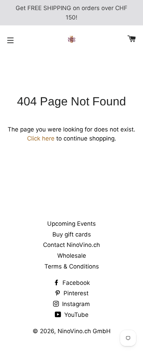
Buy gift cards (71, 234)
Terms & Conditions (71, 266)
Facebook (75, 282)
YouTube (75, 314)
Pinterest (75, 293)
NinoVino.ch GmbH (84, 331)
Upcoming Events (71, 223)
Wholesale (71, 255)
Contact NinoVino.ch (71, 244)
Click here (40, 138)
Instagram (75, 303)
